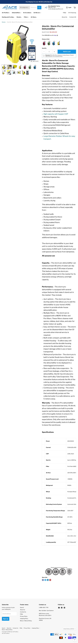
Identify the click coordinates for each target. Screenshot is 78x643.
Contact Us (23, 612)
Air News (33, 17)
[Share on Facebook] (43, 580)
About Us (64, 17)
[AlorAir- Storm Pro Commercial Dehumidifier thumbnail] (4, 67)
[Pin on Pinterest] (50, 580)
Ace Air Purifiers (5, 633)
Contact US (72, 17)
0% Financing (72, 12)
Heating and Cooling (8, 17)
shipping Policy (24, 618)
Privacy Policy (23, 616)
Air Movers (37, 12)
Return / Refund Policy (26, 620)
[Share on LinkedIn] (48, 580)
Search (22, 607)
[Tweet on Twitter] (45, 580)
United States (68, 628)
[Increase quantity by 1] (54, 52)
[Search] (39, 7)
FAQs (64, 12)
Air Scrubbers (27, 12)
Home (3, 22)
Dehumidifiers (16, 12)
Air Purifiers (5, 12)
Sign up (5, 619)
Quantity (44, 48)
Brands (19, 17)
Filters (26, 17)
